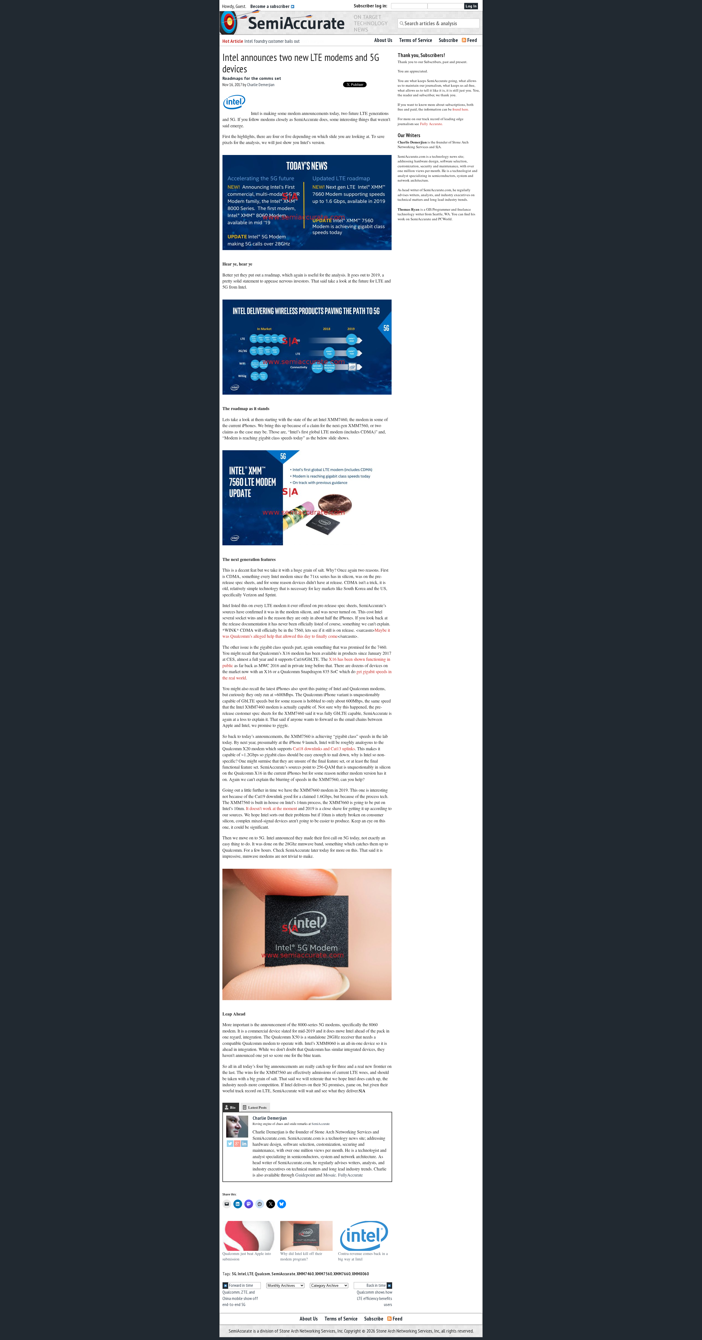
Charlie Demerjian (260, 84)
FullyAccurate (350, 1175)
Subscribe (448, 40)
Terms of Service (415, 40)
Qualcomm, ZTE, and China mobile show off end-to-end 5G (240, 1298)
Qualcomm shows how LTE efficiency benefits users (374, 1298)
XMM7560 (323, 1273)
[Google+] (237, 1144)
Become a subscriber (270, 6)
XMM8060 (360, 1273)
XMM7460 (305, 1273)
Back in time (377, 1285)
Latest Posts (257, 1107)
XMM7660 (341, 1273)
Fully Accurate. (431, 123)
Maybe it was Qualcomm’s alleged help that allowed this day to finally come (306, 633)
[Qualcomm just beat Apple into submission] (248, 1236)
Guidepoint (305, 1175)
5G (234, 1273)
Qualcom (262, 1273)
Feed (472, 40)
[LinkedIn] (244, 1144)
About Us (383, 40)
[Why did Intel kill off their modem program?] (306, 1236)
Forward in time (240, 1285)
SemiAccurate (283, 1273)
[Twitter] (230, 1144)
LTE (250, 1273)
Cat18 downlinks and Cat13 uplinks (324, 748)
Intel (242, 1273)
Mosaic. (330, 1175)
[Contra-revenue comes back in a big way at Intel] (364, 1236)
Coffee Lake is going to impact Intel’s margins (284, 41)
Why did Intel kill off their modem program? (301, 1256)
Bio (233, 1107)
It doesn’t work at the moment (271, 808)
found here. (460, 109)
